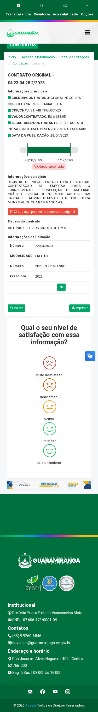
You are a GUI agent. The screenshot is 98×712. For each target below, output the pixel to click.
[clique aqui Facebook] (42, 691)
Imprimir (81, 308)
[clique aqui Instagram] (67, 691)
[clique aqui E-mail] (30, 691)
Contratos (20, 63)
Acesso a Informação (38, 57)
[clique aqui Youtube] (55, 691)
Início (12, 57)
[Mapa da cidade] (49, 513)
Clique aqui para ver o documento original (44, 212)
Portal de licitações (74, 57)
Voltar (18, 308)
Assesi (30, 705)
